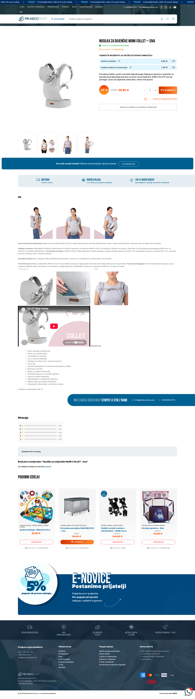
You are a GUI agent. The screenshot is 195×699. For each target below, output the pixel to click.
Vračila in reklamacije (108, 656)
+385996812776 (131, 7)
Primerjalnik (53, 7)
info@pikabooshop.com (149, 7)
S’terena (65, 7)
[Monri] (171, 675)
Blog (74, 7)
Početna (62, 651)
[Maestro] (157, 675)
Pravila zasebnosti (106, 662)
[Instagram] (166, 7)
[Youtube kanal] (175, 7)
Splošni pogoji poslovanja (109, 651)
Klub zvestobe (86, 7)
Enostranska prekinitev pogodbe (112, 665)
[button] (92, 144)
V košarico (169, 90)
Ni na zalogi (36, 542)
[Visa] (164, 675)
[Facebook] (161, 7)
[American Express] (142, 675)
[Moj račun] (162, 19)
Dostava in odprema (107, 659)
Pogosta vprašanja (36, 7)
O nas (21, 7)
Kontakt (99, 7)
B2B (20, 12)
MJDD (175, 693)
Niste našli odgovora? (100, 400)
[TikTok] (170, 7)
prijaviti (48, 466)
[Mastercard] (149, 675)
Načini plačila (104, 654)
